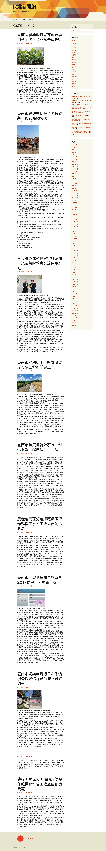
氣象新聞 (74, 69)
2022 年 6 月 (74, 265)
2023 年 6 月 (74, 236)
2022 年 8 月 (74, 260)
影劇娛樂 (74, 62)
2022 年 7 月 (74, 262)
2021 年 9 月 (74, 286)
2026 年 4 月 (74, 154)
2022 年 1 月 (74, 277)
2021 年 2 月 (74, 303)
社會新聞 (74, 72)
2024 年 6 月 (74, 207)
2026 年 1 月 (74, 161)
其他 (73, 45)
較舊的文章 (26, 838)
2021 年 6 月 (74, 294)
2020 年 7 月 (74, 320)
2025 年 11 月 (75, 166)
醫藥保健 (74, 86)
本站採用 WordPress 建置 (19, 848)
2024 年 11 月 (75, 195)
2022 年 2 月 (74, 274)
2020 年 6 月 (74, 322)
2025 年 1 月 (74, 190)
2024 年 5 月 (74, 210)
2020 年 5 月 (74, 325)
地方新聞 (74, 52)
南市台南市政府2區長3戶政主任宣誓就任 (81, 96)
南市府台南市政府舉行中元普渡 (79, 115)
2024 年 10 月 (75, 197)
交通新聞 (74, 40)
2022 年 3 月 (74, 272)
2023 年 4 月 (74, 241)
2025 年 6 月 (74, 178)
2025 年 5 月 (74, 181)
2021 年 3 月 (74, 301)
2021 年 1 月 (74, 306)
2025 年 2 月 (74, 188)
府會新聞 (29, 271)
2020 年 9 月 (74, 315)
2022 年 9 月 (74, 258)
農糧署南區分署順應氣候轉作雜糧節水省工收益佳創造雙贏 (39, 524)
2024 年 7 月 (74, 205)
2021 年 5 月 (74, 296)
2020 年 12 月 (75, 308)
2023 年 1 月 (74, 248)
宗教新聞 (74, 57)
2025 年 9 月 (74, 171)
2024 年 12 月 (75, 193)
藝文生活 (74, 76)
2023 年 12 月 (75, 222)
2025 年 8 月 (74, 173)
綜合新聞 (74, 74)
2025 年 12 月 (75, 164)
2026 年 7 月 (74, 147)
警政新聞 (74, 79)
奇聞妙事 (74, 55)
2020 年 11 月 (75, 310)
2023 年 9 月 (74, 229)
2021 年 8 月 (74, 289)
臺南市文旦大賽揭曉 (76, 104)
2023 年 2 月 (74, 246)
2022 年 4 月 (74, 270)
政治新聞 (74, 64)
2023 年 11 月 (75, 224)
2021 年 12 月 (75, 279)
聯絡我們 (31, 19)
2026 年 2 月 (74, 159)
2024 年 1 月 (74, 219)
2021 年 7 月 (74, 291)
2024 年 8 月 (74, 202)
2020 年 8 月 (74, 318)
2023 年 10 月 (75, 226)
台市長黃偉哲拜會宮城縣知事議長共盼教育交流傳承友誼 (39, 263)
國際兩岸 (74, 50)
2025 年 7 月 (74, 176)
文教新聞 (29, 122)
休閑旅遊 (29, 687)
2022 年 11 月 (75, 253)
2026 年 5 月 (74, 152)
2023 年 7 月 (74, 234)
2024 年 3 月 (74, 214)
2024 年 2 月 (74, 217)
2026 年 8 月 (74, 145)
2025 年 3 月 (74, 185)
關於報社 (15, 19)
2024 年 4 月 (74, 212)
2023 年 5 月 (74, 238)
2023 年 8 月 (74, 231)
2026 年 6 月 (74, 149)
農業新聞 (29, 43)
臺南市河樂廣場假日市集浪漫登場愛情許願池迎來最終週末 (39, 679)
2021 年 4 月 (74, 298)
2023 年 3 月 (74, 243)
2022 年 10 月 (75, 255)
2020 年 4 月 (74, 327)
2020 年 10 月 (75, 313)
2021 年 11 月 (75, 282)
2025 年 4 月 (74, 183)
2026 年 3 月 (74, 157)
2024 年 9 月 (74, 200)
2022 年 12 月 (75, 250)
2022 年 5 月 (74, 267)
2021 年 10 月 (75, 284)
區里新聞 (74, 48)
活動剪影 (23, 19)
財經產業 (74, 81)
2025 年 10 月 (75, 169)
